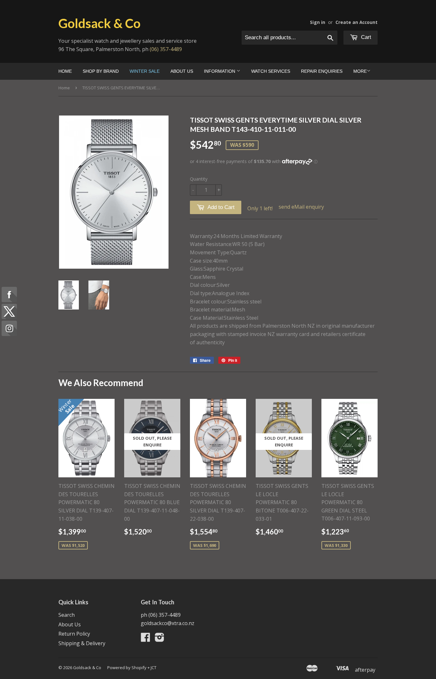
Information (220, 71)
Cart (365, 37)
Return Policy (74, 633)
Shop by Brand (101, 71)
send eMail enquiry (301, 206)
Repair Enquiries (321, 71)
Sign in (317, 22)
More (360, 71)
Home (65, 71)
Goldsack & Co (99, 23)
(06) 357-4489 (166, 49)
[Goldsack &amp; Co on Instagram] (159, 639)
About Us (181, 71)
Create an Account (356, 22)
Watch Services (270, 71)
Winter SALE (145, 71)
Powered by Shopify (127, 667)
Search (66, 614)
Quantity (198, 179)
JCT (153, 667)
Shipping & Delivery (81, 643)
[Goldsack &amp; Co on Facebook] (145, 639)
